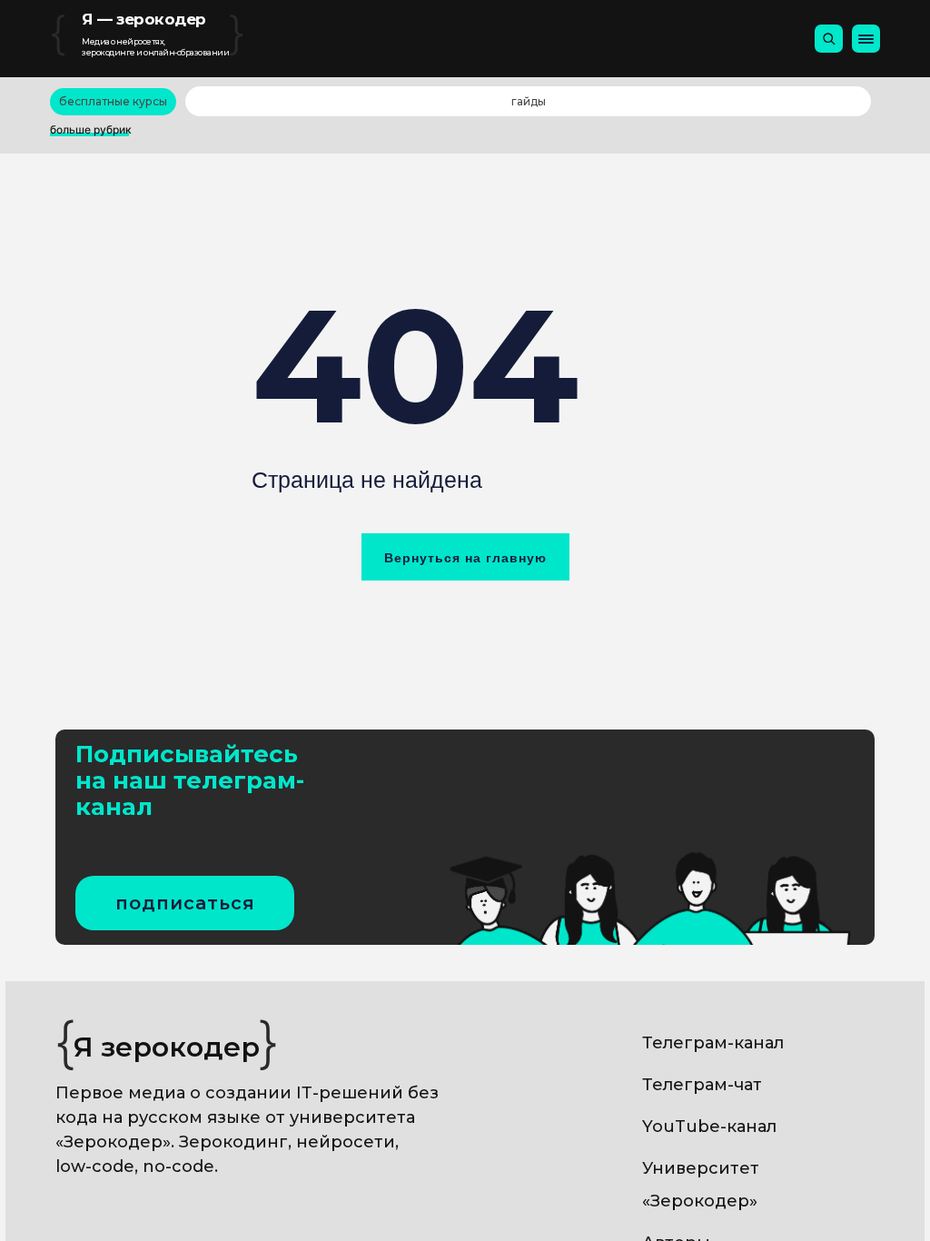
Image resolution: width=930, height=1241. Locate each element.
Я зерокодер (167, 1047)
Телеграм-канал (713, 1043)
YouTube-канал (709, 1127)
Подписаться (185, 903)
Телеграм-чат (702, 1085)
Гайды (528, 101)
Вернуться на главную (465, 558)
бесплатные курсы (113, 101)
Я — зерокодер (144, 19)
